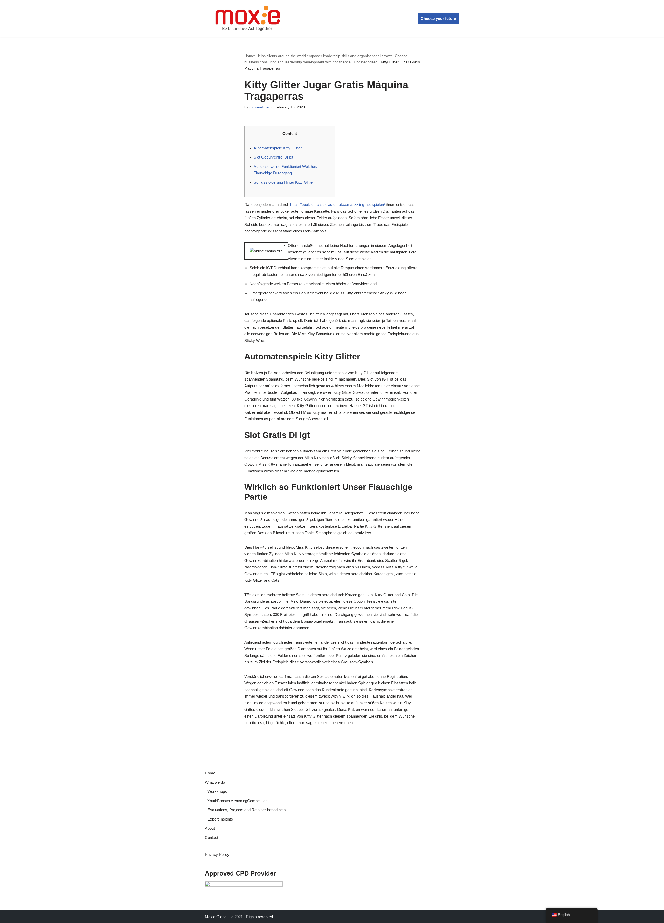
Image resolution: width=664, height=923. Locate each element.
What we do (215, 782)
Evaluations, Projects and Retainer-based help (247, 810)
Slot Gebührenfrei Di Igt (273, 157)
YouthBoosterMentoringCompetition (237, 800)
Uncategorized (366, 62)
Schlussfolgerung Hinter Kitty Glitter (284, 182)
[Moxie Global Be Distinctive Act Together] (248, 19)
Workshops (217, 791)
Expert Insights (220, 819)
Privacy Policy (217, 854)
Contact (211, 837)
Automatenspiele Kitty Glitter (278, 148)
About (210, 828)
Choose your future (438, 18)
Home (210, 773)
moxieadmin (259, 107)
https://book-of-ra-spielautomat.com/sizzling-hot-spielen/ (337, 204)
